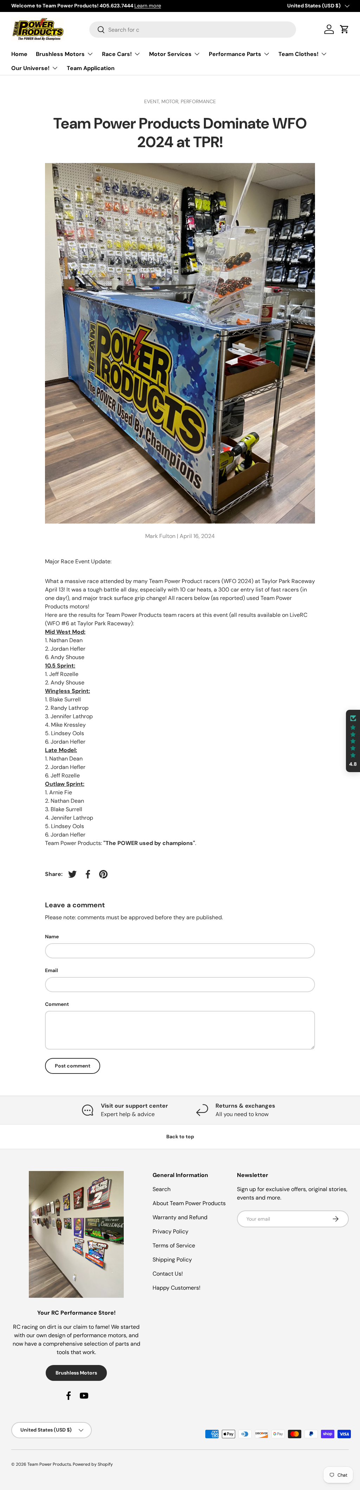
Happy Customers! (176, 1287)
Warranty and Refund (180, 1217)
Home (19, 54)
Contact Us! (168, 1273)
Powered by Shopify (93, 1464)
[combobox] (192, 29)
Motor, (171, 101)
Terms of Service (174, 1245)
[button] (353, 741)
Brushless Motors (76, 1373)
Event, (152, 101)
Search (162, 1189)
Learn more (138, 5)
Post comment (72, 1066)
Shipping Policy (172, 1259)
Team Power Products (49, 1464)
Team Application (91, 68)
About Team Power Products (189, 1203)
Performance (198, 101)
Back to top (180, 1136)
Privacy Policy (170, 1231)
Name (52, 936)
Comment (57, 1004)
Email (51, 970)
